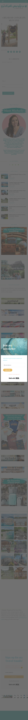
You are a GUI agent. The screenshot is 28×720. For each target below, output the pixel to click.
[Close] (25, 340)
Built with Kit (14, 378)
